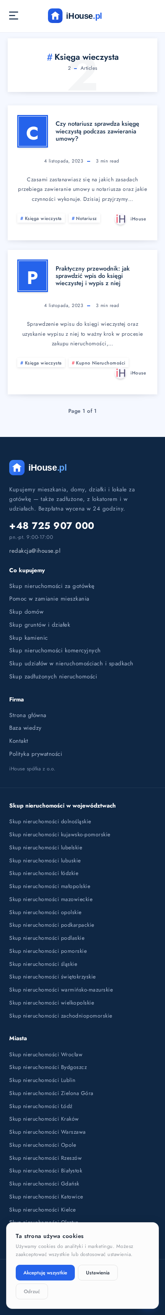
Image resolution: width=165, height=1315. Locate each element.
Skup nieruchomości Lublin (42, 1080)
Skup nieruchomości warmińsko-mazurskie (61, 989)
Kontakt (18, 741)
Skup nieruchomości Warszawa (47, 1132)
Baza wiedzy (25, 728)
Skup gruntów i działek (39, 625)
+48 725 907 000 (51, 525)
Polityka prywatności (35, 754)
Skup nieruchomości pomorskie (48, 951)
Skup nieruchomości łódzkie (43, 873)
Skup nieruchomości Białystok (45, 1170)
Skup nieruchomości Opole (42, 1145)
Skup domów (26, 611)
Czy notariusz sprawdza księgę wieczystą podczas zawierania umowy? (97, 131)
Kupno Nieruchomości (100, 363)
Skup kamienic (28, 638)
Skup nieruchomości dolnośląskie (50, 821)
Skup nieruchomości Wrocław (45, 1054)
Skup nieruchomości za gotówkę (52, 586)
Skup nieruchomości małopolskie (49, 886)
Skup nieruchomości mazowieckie (50, 899)
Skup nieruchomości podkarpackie (51, 925)
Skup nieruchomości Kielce (42, 1209)
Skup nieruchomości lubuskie (45, 860)
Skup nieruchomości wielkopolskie (51, 1002)
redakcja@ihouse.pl (34, 551)
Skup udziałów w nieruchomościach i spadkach (71, 663)
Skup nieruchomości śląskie (43, 964)
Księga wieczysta (43, 218)
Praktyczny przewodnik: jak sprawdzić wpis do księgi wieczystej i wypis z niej (93, 275)
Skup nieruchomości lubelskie (45, 847)
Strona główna (27, 715)
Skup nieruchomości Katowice (46, 1196)
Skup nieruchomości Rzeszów (45, 1158)
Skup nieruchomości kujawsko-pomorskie (60, 834)
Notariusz (86, 218)
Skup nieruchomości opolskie (45, 912)
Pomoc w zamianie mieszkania (49, 598)
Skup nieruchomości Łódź (41, 1106)
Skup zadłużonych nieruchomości (53, 676)
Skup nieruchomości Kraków (44, 1119)
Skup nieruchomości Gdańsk (44, 1183)
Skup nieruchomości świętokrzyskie (52, 976)
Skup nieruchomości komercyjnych (55, 650)
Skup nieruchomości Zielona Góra (51, 1093)
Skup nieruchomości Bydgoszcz (48, 1067)
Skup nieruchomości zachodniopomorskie (60, 1015)
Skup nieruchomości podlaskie (46, 938)
